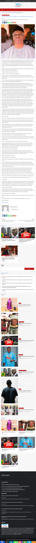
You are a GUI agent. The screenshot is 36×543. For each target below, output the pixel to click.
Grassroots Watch (22, 429)
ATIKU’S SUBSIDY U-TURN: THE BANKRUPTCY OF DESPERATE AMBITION (8, 240)
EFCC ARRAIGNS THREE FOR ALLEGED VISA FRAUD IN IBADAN (12, 508)
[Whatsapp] (8, 22)
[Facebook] (3, 22)
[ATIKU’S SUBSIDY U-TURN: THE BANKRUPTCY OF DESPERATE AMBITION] (9, 232)
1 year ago (4, 18)
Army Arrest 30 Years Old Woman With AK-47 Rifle (10, 495)
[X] (4, 22)
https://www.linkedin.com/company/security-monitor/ (13, 487)
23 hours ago (4, 434)
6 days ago (4, 261)
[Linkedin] (6, 22)
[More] (15, 22)
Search (2, 265)
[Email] (12, 22)
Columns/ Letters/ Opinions (5, 15)
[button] (2, 10)
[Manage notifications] (2, 541)
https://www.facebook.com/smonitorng (11, 491)
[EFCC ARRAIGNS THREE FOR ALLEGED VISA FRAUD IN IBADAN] (9, 442)
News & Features (21, 408)
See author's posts (14, 209)
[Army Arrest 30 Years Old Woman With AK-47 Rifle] (9, 425)
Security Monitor (14, 207)
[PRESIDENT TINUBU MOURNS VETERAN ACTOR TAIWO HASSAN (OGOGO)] (26, 442)
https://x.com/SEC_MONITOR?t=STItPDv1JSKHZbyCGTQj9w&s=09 (13, 489)
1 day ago (21, 434)
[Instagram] (14, 22)
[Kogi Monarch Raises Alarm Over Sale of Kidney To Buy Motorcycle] (26, 425)
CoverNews (23, 539)
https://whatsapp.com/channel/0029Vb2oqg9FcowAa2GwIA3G (18, 486)
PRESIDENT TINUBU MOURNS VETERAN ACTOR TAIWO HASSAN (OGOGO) (26, 450)
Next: (26, 220)
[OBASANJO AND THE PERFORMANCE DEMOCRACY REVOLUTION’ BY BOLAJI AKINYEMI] (9, 251)
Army (20, 303)
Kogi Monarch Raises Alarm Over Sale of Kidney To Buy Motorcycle (12, 502)
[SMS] (10, 22)
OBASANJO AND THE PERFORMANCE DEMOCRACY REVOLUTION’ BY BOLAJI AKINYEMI (8, 259)
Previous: (8, 220)
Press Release (20, 354)
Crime (20, 389)
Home (2, 12)
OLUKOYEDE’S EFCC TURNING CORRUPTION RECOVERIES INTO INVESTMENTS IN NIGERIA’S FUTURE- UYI (26, 240)
